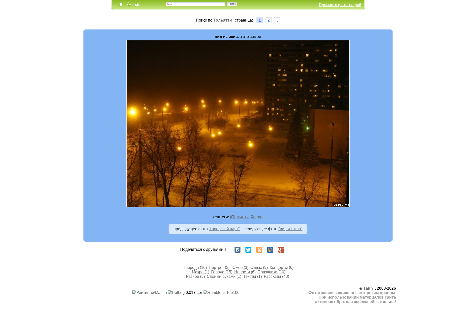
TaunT (369, 288)
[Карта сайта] (128, 5)
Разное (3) (195, 276)
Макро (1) (200, 272)
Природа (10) (194, 267)
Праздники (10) (271, 272)
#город (257, 217)
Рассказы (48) (276, 276)
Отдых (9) (259, 267)
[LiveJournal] (292, 250)
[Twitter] (248, 250)
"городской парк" (224, 229)
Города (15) (221, 272)
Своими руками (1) (224, 276)
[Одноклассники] (259, 250)
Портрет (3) (219, 267)
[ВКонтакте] (237, 250)
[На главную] (121, 5)
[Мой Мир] (270, 250)
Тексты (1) (252, 276)
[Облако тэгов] (136, 5)
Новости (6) (245, 272)
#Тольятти (239, 217)
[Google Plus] (281, 250)
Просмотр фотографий (340, 5)
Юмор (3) (240, 267)
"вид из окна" (290, 229)
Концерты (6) (282, 267)
